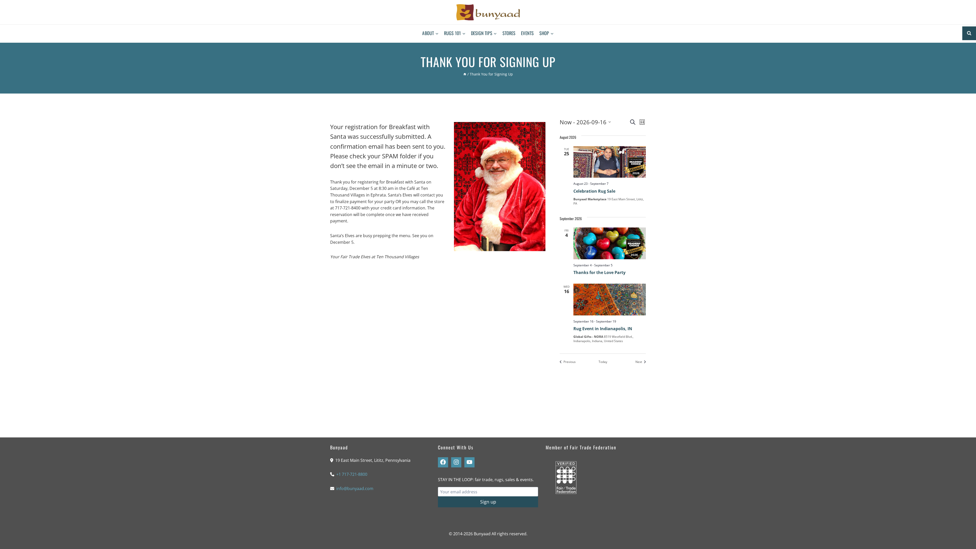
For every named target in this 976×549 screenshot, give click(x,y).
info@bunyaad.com (354, 488)
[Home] (465, 74)
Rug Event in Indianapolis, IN (602, 328)
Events (527, 33)
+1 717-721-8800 (351, 474)
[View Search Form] (969, 33)
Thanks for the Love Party (599, 272)
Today (603, 362)
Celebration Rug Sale (594, 191)
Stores (509, 33)
